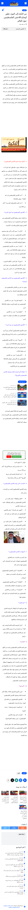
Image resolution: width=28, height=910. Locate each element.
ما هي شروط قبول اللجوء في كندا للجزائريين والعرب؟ (9, 388)
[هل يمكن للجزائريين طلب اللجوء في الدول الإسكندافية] (22, 403)
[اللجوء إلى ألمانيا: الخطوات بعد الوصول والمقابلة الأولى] (14, 793)
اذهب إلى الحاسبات (16, 456)
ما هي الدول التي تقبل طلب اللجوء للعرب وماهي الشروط (9, 395)
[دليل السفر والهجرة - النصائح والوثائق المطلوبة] (14, 3)
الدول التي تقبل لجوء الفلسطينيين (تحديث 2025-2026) (14, 859)
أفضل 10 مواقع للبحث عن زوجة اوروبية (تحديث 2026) (14, 881)
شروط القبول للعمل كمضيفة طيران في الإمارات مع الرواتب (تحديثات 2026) (14, 853)
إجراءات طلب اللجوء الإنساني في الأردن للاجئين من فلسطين (23, 815)
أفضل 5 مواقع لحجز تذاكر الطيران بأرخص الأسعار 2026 (13, 892)
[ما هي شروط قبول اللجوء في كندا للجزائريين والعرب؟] (22, 387)
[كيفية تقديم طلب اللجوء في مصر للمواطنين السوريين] (5, 793)
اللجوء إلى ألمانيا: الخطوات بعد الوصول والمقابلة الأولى (14, 800)
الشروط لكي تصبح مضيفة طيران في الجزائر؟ (15, 887)
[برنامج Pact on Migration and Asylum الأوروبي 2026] (23, 793)
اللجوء (24, 10)
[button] (20, 780)
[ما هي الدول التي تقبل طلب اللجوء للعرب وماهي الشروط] (22, 395)
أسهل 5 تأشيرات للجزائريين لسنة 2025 (14, 876)
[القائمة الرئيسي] (26, 3)
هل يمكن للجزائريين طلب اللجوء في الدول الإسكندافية (9, 403)
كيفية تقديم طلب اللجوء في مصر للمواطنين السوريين (5, 800)
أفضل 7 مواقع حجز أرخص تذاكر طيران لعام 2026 (13, 871)
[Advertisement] (14, 48)
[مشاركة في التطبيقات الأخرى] (8, 780)
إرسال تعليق (21, 834)
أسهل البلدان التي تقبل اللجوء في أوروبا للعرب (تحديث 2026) (14, 865)
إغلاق (9, 456)
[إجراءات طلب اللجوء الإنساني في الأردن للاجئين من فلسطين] (23, 807)
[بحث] (2, 3)
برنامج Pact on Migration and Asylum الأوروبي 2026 (23, 800)
